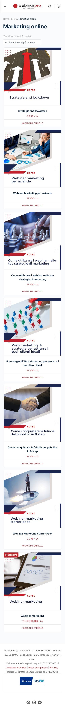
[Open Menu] (5, 5)
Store (14, 18)
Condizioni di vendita (16, 667)
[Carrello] (59, 6)
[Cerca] (50, 6)
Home (6, 18)
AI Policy (54, 667)
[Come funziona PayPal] (32, 680)
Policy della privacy (38, 667)
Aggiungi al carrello (32, 123)
